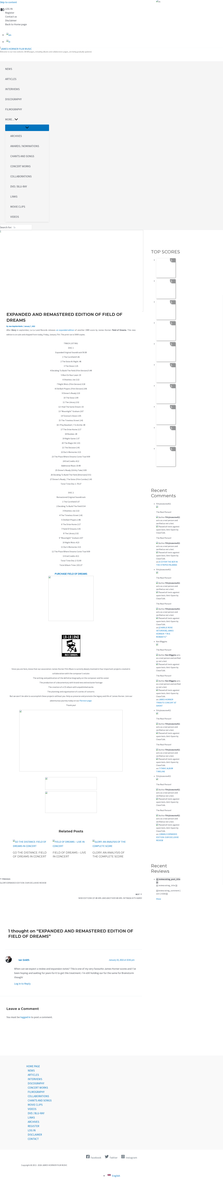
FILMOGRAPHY (36, 1092)
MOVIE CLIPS (35, 1104)
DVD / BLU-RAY (36, 1113)
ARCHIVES (33, 1122)
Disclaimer (11, 20)
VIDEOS (32, 1109)
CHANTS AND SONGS (40, 1100)
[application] (16, 119)
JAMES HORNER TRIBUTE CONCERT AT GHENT (166, 702)
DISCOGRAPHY (36, 1083)
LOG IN (9, 8)
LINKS (31, 1117)
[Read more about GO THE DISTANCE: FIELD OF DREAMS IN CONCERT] (31, 846)
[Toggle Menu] (27, 128)
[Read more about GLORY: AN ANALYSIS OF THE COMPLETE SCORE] (111, 846)
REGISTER (33, 1126)
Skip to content (8, 2)
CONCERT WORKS (38, 1087)
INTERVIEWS (35, 1079)
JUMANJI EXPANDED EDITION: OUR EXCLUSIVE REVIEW (167, 837)
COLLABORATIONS (38, 1096)
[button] (27, 119)
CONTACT (33, 1139)
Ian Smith (23, 960)
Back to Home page (16, 24)
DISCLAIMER (35, 1134)
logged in (25, 1017)
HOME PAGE (33, 1066)
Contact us (11, 16)
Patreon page (86, 700)
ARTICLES (33, 1075)
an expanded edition (65, 330)
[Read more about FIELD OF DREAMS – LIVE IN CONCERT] (71, 846)
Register (9, 12)
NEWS (31, 1070)
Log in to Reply (22, 983)
